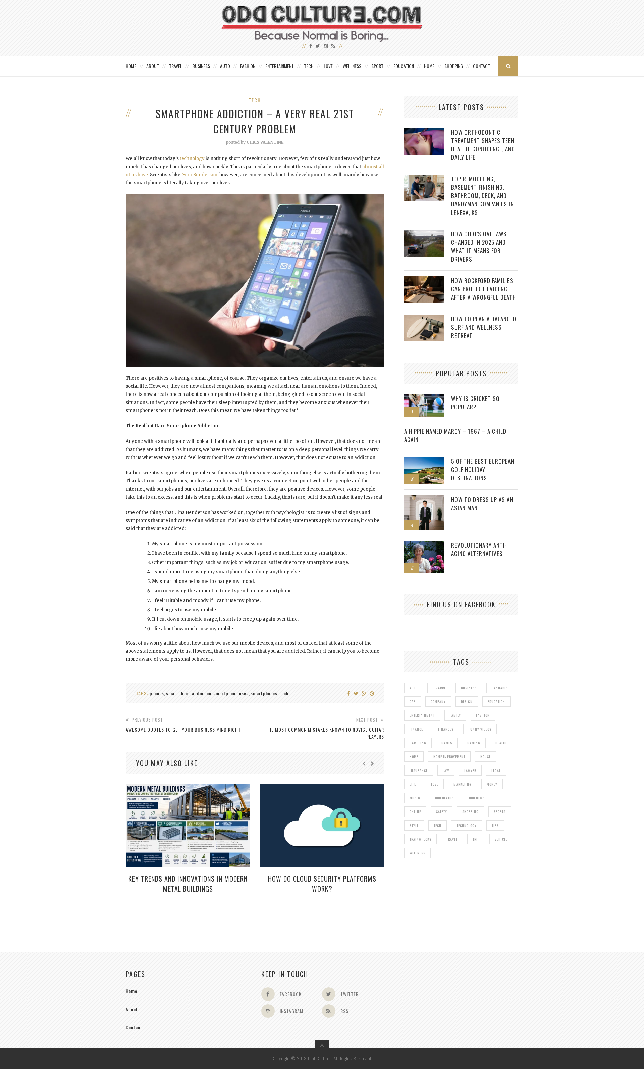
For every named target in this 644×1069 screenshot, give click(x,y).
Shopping (453, 65)
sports (499, 811)
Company (438, 701)
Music (415, 797)
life (413, 784)
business (469, 687)
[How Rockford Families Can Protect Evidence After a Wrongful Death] (424, 279)
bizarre (439, 687)
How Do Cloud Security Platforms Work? (322, 884)
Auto (225, 65)
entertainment (422, 715)
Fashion (247, 65)
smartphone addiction (188, 693)
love (434, 784)
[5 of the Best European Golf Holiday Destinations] (424, 460)
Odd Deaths (444, 797)
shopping (470, 811)
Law (446, 770)
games (446, 742)
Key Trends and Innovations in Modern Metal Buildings (188, 884)
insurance (419, 770)
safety (441, 811)
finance (416, 729)
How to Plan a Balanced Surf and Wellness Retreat (483, 327)
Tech (309, 65)
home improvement (449, 756)
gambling (418, 742)
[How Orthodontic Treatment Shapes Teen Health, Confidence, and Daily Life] (424, 131)
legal (496, 770)
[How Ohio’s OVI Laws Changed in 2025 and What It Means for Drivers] (424, 233)
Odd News (477, 797)
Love (328, 65)
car (413, 701)
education (496, 701)
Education (403, 65)
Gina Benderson (199, 175)
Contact (481, 65)
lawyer (470, 770)
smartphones (264, 693)
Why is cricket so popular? (475, 402)
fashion (483, 715)
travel (452, 839)
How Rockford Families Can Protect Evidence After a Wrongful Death (483, 288)
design (467, 701)
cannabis (500, 687)
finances (445, 729)
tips (495, 825)
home (414, 756)
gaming (473, 742)
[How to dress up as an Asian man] (424, 498)
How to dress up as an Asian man (482, 503)
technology (192, 158)
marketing (462, 784)
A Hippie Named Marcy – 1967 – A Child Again (455, 435)
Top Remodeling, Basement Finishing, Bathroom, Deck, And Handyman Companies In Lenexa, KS (482, 196)
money (492, 784)
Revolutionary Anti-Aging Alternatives (479, 549)
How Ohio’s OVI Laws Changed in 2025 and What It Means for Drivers (479, 246)
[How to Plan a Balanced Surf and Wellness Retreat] (424, 318)
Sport (377, 65)
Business (201, 65)
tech (283, 693)
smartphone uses (231, 693)
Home (131, 65)
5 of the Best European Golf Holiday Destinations (482, 469)
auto (414, 687)
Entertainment (279, 65)
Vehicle (501, 839)
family (455, 715)
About (152, 65)
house (485, 756)
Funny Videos (480, 729)
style (414, 825)
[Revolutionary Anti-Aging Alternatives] (424, 544)
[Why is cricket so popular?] (424, 397)
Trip (476, 839)
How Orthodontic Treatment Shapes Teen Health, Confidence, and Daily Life (483, 144)
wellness (417, 852)
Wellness (352, 65)
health (501, 742)
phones (157, 693)
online (415, 811)
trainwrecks (420, 839)
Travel (175, 65)
